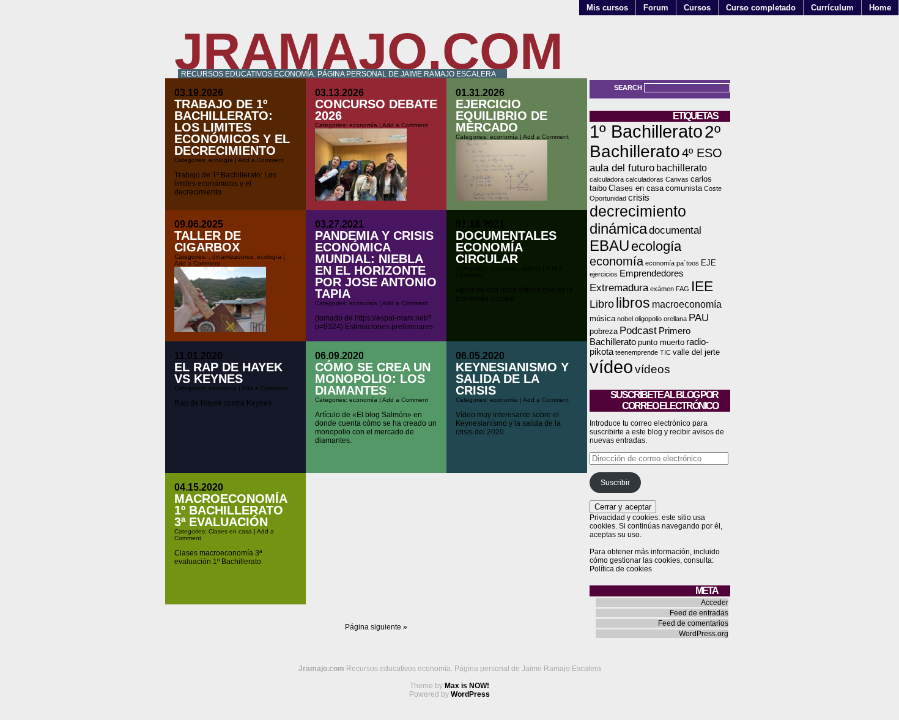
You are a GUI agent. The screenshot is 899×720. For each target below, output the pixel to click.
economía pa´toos (672, 263)
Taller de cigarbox (207, 241)
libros (633, 303)
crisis (638, 197)
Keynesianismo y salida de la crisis (512, 378)
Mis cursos (607, 7)
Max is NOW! (467, 685)
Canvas (677, 179)
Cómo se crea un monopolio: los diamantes (373, 378)
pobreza (604, 331)
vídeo (611, 367)
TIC (665, 352)
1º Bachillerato (646, 131)
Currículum (832, 7)
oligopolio (648, 318)
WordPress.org (703, 633)
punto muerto (661, 342)
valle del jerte (696, 352)
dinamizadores (232, 256)
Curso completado (761, 7)
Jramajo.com (368, 51)
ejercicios (604, 274)
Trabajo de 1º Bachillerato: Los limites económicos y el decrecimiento (232, 127)
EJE (708, 262)
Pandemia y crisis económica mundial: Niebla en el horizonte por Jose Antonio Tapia (376, 264)
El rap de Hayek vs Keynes (228, 372)
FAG (682, 288)
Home (880, 7)
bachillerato (681, 168)
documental (675, 230)
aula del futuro (622, 167)
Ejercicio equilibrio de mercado (501, 115)
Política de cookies (621, 569)
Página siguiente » (376, 627)
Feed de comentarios (693, 623)
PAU (699, 317)
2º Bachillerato (655, 141)
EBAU (609, 245)
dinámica (618, 228)
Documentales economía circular (506, 247)
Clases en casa (230, 531)
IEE (702, 286)
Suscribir (615, 482)
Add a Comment (261, 160)
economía (363, 125)
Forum (655, 7)
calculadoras (645, 179)
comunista (683, 188)
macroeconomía (687, 304)
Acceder (714, 602)
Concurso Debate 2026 (376, 109)
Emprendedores (652, 273)
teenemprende (636, 352)
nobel (625, 318)
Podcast (638, 330)
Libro (602, 304)
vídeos (531, 268)
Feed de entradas (699, 613)
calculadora (607, 179)
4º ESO (702, 153)
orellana (675, 318)
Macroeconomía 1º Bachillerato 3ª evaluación (230, 510)
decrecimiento (638, 211)
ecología (221, 160)
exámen (662, 288)
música (602, 318)
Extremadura (619, 287)
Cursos (697, 7)
